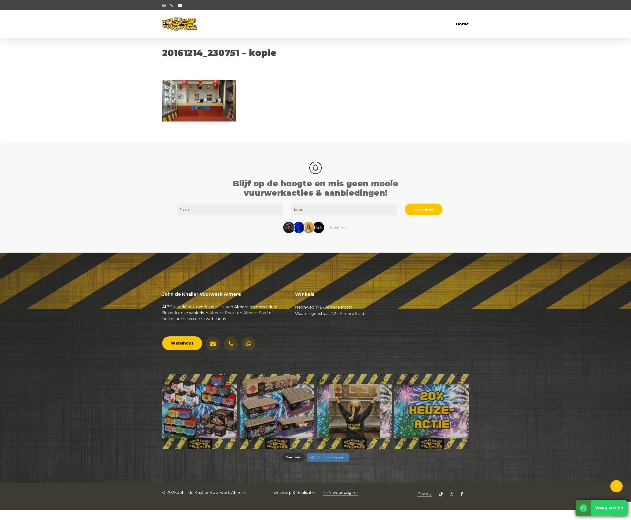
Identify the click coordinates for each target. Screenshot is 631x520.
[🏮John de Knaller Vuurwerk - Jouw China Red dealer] (277, 411)
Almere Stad (255, 313)
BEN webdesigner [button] (340, 492)
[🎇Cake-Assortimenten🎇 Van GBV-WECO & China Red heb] (199, 411)
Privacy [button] (424, 493)
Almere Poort (222, 313)
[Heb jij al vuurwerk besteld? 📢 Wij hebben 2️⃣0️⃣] (431, 411)
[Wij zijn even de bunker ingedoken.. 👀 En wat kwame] (354, 411)
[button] (182, 343)
